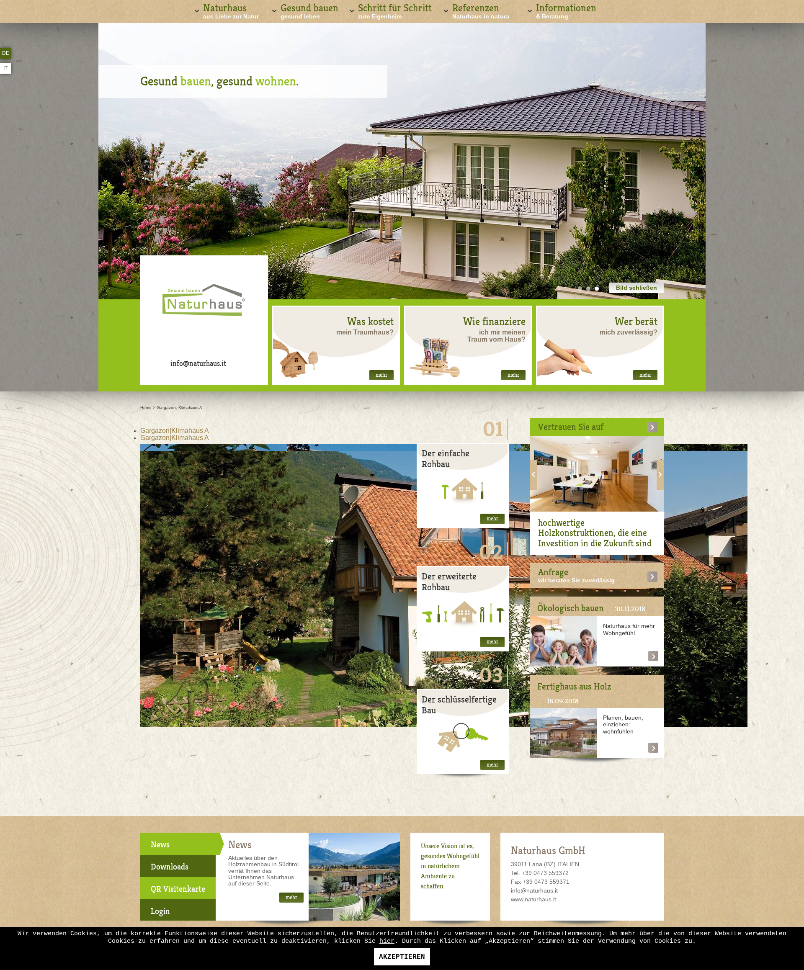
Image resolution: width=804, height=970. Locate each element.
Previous (533, 475)
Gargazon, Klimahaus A (179, 407)
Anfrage (553, 572)
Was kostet (370, 321)
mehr (381, 375)
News (160, 844)
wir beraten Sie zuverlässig (576, 580)
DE (5, 53)
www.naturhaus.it (533, 899)
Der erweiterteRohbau (449, 582)
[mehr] (462, 490)
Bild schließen (636, 287)
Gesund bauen (309, 11)
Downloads (169, 867)
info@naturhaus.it (198, 363)
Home (146, 407)
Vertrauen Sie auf (570, 426)
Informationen (566, 11)
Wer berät (636, 321)
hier (386, 941)
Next (660, 475)
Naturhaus (231, 11)
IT (5, 68)
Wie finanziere (494, 321)
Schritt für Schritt (395, 11)
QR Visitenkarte (178, 889)
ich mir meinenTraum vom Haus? (496, 336)
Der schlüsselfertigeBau (459, 705)
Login (160, 911)
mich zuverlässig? (628, 332)
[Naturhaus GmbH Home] (204, 303)
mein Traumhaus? (365, 332)
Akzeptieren (402, 957)
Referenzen (480, 11)
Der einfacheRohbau (445, 459)
